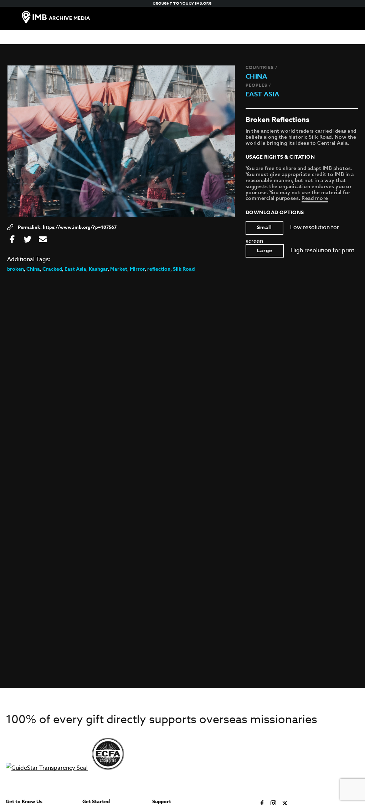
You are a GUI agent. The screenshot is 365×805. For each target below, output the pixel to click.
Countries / (262, 67)
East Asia (262, 94)
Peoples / (258, 85)
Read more (315, 198)
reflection (158, 269)
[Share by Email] (43, 239)
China (256, 76)
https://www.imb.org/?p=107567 (80, 227)
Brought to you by (182, 3)
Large (264, 250)
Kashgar (98, 269)
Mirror (137, 269)
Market (118, 269)
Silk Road (184, 269)
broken (15, 269)
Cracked (52, 269)
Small (264, 227)
